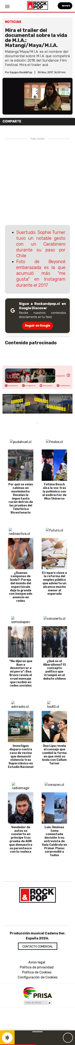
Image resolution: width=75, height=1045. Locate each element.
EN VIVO (65, 6)
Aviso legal (36, 962)
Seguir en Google (37, 325)
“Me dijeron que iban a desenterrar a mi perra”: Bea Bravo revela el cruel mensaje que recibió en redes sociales (20, 673)
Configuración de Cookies (38, 977)
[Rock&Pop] (37, 895)
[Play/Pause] (68, 1038)
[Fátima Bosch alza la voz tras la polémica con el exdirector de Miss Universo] (54, 465)
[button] (18, 1044)
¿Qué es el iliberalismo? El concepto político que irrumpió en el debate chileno (54, 669)
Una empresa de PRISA (37, 992)
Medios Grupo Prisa (37, 1002)
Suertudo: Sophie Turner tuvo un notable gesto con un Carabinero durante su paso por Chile (41, 244)
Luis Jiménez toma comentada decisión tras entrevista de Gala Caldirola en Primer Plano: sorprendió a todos (54, 841)
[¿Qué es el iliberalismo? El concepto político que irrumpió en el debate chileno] (54, 642)
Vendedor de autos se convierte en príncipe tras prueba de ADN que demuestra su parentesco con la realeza (20, 839)
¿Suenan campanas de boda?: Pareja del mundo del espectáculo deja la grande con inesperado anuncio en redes (20, 587)
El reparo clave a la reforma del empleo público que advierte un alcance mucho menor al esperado (54, 583)
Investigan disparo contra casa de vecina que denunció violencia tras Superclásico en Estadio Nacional (20, 756)
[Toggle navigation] (7, 6)
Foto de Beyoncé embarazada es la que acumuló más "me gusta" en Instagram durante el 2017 (41, 273)
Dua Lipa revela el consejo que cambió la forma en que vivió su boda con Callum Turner (54, 754)
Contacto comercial (37, 946)
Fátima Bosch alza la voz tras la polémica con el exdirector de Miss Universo (54, 491)
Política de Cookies (36, 972)
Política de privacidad (37, 967)
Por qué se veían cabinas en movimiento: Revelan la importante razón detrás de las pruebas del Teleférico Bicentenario (20, 498)
